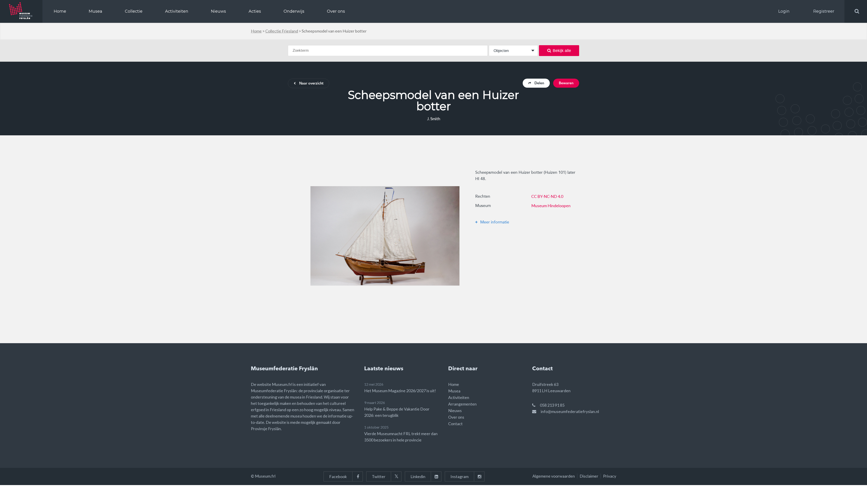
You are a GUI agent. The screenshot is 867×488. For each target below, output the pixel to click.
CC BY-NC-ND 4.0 (547, 196)
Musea (95, 11)
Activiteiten (176, 11)
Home (60, 11)
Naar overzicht (311, 83)
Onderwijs (294, 11)
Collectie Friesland (281, 30)
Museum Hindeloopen (551, 205)
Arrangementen (462, 403)
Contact (455, 423)
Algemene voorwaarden (553, 476)
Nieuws (218, 11)
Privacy (609, 476)
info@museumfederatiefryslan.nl (570, 411)
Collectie (133, 11)
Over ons (336, 11)
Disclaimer (589, 476)
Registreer (823, 11)
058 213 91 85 (552, 405)
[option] (384, 236)
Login (784, 11)
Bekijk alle (562, 50)
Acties (255, 11)
